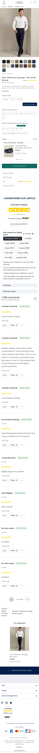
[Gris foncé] (8, 61)
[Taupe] (4, 66)
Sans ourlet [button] (21, 125)
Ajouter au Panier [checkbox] (22, 153)
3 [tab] (19, 54)
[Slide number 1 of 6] (19, 32)
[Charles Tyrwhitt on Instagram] (6, 702)
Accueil (4, 6)
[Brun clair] (17, 61)
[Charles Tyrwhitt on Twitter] (11, 702)
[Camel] (29, 66)
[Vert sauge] (21, 66)
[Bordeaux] (25, 66)
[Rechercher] (31, 2)
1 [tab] (15, 54)
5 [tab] (22, 54)
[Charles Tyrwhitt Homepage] (19, 2)
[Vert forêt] (34, 66)
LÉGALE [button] (4, 690)
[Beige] (12, 61)
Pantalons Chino (19, 6)
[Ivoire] (8, 66)
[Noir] (4, 61)
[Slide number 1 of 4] (8, 151)
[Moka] (29, 61)
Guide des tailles (29, 104)
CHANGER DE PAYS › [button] (19, 751)
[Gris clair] (25, 61)
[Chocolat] (17, 66)
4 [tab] (20, 54)
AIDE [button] (3, 685)
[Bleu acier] (12, 66)
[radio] (5, 99)
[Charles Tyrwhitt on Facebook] (2, 702)
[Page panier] (35, 2)
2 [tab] (17, 54)
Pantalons (10, 6)
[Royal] (34, 61)
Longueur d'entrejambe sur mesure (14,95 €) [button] (14, 133)
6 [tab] (24, 54)
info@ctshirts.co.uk (19, 744)
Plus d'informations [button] (9, 696)
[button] (24, 147)
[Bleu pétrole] (4, 70)
